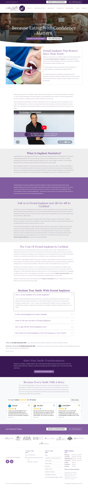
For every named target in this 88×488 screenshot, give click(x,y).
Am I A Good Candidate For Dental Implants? (32, 295)
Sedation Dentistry (50, 471)
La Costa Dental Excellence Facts (54, 477)
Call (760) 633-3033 (75, 2)
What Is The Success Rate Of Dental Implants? (33, 321)
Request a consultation (48, 278)
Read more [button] (10, 417)
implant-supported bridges (62, 273)
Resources (69, 8)
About (29, 8)
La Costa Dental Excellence (16, 483)
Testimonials (48, 460)
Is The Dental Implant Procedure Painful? (31, 314)
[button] (81, 411)
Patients (59, 8)
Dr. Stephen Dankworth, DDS (27, 346)
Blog (77, 8)
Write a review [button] (75, 400)
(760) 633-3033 (60, 363)
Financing (47, 466)
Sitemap (73, 483)
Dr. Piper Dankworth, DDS (19, 342)
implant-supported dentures (21, 237)
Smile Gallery (48, 463)
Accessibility (67, 483)
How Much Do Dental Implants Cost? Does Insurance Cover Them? (40, 333)
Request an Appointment (56, 2)
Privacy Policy (79, 483)
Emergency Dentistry (50, 474)
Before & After (39, 8)
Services (50, 8)
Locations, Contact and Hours (53, 458)
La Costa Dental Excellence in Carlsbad (54, 59)
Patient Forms (48, 469)
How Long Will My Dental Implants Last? (31, 327)
